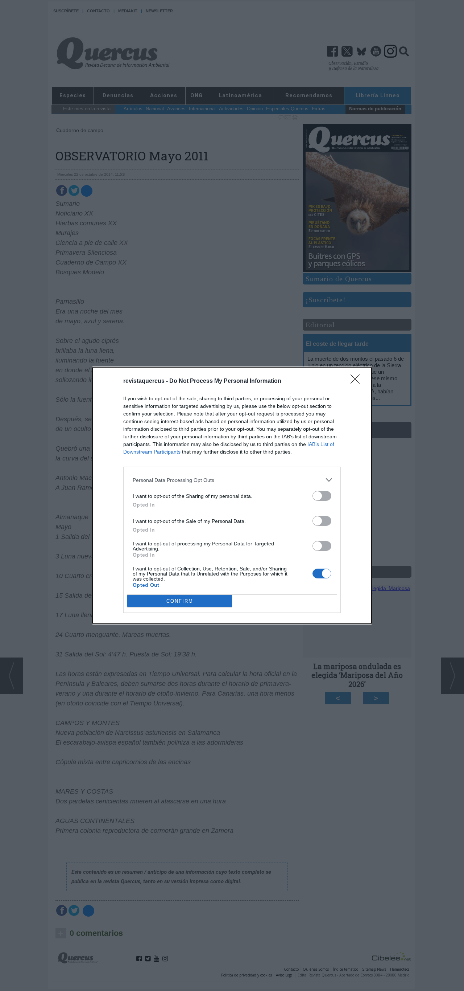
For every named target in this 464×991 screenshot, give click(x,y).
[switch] (321, 496)
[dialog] (232, 495)
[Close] (357, 381)
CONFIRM (179, 601)
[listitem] (232, 480)
